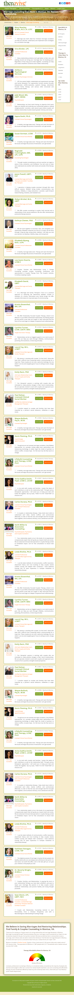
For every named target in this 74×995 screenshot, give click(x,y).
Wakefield (60, 70)
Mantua (23, 22)
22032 (59, 89)
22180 (59, 92)
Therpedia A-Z (37, 8)
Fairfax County (22, 942)
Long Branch (61, 67)
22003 (59, 94)
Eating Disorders (62, 45)
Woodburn (60, 64)
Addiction (60, 36)
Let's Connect (39, 30)
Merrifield (60, 73)
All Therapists (61, 34)
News (47, 8)
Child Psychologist (62, 42)
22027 (59, 97)
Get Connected (24, 8)
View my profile (48, 30)
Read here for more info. (37, 987)
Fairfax (59, 61)
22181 (59, 99)
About (52, 8)
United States (7, 22)
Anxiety (60, 39)
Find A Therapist (11, 8)
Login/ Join (61, 8)
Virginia (16, 22)
